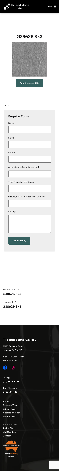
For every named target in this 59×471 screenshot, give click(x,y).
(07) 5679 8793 (11, 381)
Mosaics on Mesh (11, 412)
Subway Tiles (9, 409)
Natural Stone (10, 424)
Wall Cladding (9, 432)
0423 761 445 (10, 392)
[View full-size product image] (29, 59)
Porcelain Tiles (10, 405)
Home (6, 401)
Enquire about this (29, 83)
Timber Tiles (9, 428)
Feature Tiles (9, 416)
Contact (7, 435)
